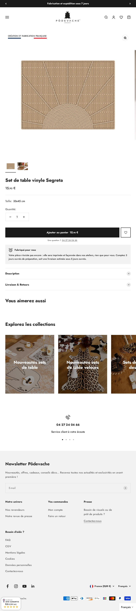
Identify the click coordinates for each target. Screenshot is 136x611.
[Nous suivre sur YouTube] (24, 586)
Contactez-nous (93, 521)
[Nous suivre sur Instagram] (16, 586)
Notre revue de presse (18, 516)
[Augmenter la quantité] (24, 217)
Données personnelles (18, 565)
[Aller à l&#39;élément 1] (10, 167)
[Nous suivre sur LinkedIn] (33, 586)
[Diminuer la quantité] (10, 217)
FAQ (7, 540)
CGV (8, 546)
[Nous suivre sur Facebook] (7, 586)
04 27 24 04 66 (69, 240)
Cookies (10, 559)
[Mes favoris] (126, 232)
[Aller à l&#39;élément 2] (22, 167)
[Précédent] (5, 3)
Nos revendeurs (14, 510)
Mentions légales (15, 552)
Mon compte (55, 510)
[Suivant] (130, 3)
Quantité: (10, 209)
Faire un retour (57, 516)
